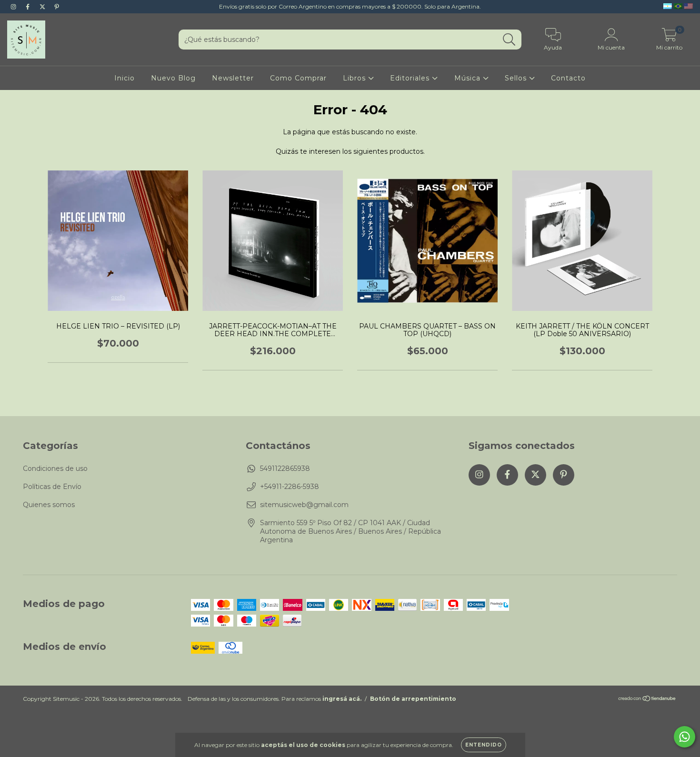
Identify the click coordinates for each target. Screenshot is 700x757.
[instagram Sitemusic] (14, 6)
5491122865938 (285, 468)
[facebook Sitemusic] (28, 6)
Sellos (517, 78)
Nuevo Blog (173, 78)
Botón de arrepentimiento (413, 698)
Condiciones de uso (55, 468)
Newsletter (233, 78)
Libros (355, 78)
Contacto (568, 78)
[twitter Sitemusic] (43, 6)
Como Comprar (298, 78)
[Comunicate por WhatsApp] (684, 736)
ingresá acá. (341, 698)
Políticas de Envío (52, 486)
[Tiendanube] (647, 699)
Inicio (124, 78)
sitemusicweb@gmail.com (304, 504)
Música (468, 78)
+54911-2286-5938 (289, 486)
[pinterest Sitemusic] (56, 6)
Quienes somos (49, 504)
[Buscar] (509, 40)
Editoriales (411, 78)
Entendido (483, 745)
